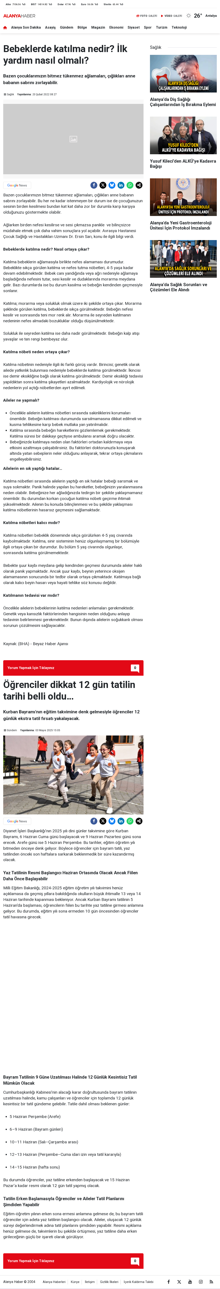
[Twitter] (102, 185)
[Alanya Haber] (19, 16)
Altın (8, 4)
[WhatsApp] (130, 185)
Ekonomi (116, 27)
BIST (33, 4)
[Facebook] (93, 185)
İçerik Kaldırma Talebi (138, 1282)
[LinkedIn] (121, 185)
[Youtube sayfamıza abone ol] (190, 1282)
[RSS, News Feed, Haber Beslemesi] (211, 1282)
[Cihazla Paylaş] (139, 185)
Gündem (66, 27)
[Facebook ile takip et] (168, 1282)
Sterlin (107, 4)
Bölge (82, 27)
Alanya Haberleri (54, 1282)
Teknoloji (179, 27)
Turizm (161, 27)
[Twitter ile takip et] (179, 1282)
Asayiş (50, 27)
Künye (75, 1282)
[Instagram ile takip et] (200, 1282)
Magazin (98, 27)
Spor (148, 27)
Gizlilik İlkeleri (109, 1282)
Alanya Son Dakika (26, 27)
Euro (83, 4)
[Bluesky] (111, 185)
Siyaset (134, 27)
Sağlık (10, 94)
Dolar (61, 4)
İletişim (90, 1282)
